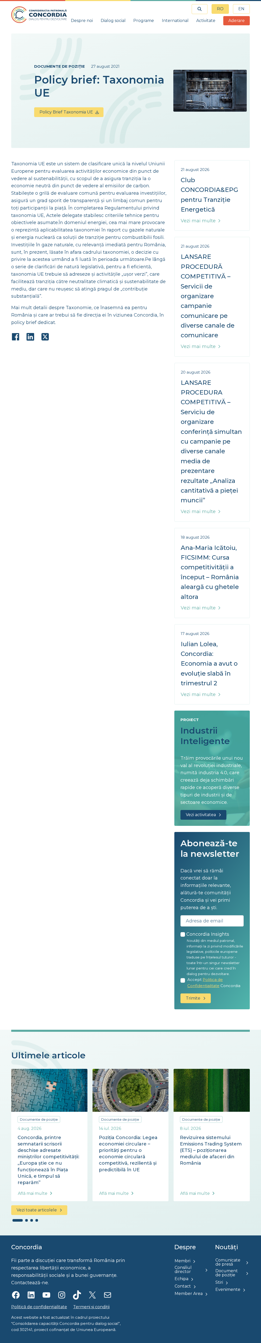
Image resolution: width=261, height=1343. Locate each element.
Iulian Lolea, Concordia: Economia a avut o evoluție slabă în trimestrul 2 (209, 663)
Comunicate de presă (227, 1262)
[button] (17, 1220)
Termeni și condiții (91, 1306)
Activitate (205, 20)
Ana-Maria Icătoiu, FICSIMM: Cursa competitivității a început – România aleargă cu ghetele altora (210, 572)
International (175, 20)
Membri (182, 1260)
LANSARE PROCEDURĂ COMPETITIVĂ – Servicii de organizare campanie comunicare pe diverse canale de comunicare (207, 296)
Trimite (193, 998)
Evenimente (227, 1289)
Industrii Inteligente (205, 735)
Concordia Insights (207, 934)
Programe (143, 20)
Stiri (219, 1282)
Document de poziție (226, 1272)
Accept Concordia (213, 982)
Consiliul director (183, 1269)
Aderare (236, 20)
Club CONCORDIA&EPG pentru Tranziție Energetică (209, 194)
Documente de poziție (59, 66)
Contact (183, 1286)
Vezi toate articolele (37, 1210)
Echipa (181, 1278)
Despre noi (82, 20)
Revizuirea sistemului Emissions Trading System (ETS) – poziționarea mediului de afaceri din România (211, 1150)
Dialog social (113, 20)
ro (220, 8)
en (241, 8)
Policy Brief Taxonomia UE (66, 112)
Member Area (189, 1293)
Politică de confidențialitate (39, 1306)
